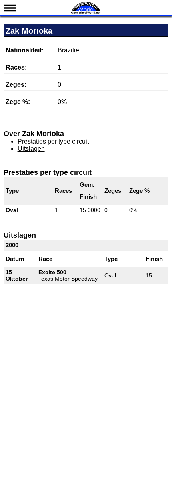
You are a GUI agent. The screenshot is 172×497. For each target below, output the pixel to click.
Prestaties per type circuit (53, 141)
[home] (86, 13)
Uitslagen (31, 148)
